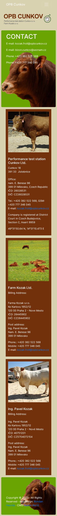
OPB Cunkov (15, 4)
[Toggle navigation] (46, 4)
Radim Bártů (31, 505)
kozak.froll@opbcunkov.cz (33, 208)
